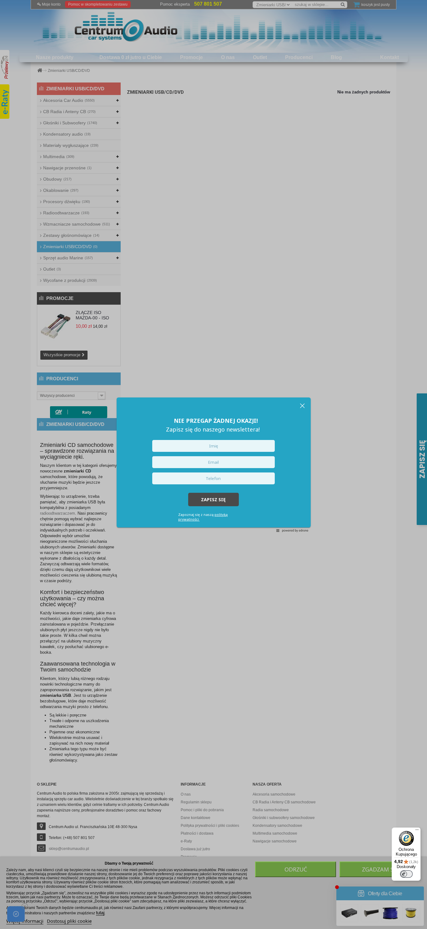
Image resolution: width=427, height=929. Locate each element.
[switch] (406, 874)
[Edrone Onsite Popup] (213, 464)
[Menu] (417, 831)
